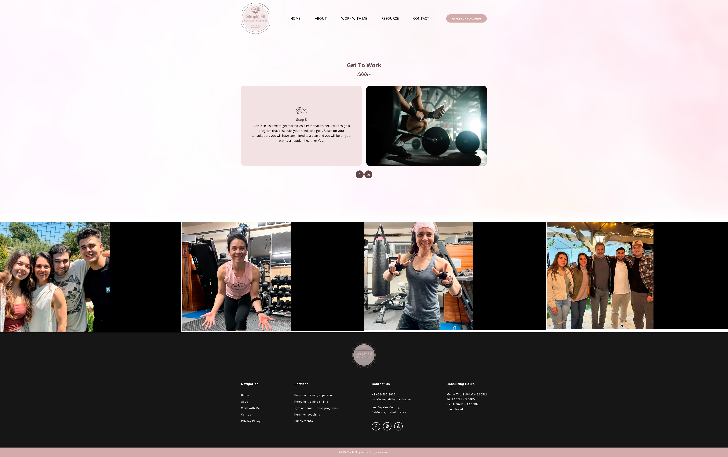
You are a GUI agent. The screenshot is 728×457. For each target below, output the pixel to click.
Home (295, 18)
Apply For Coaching (466, 18)
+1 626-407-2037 (383, 394)
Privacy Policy (250, 421)
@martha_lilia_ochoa (91, 278)
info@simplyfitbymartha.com (392, 399)
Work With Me (354, 18)
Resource (390, 18)
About (321, 18)
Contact (421, 18)
